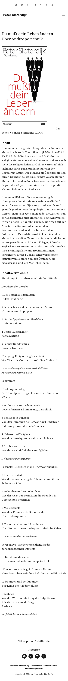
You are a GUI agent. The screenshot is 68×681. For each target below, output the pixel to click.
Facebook (43, 658)
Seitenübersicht (50, 666)
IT (46, 5)
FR (35, 5)
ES (22, 5)
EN (28, 5)
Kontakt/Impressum (34, 668)
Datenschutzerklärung (19, 666)
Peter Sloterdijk (15, 15)
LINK (39, 132)
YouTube (24, 658)
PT (41, 5)
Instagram (37, 658)
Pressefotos (36, 666)
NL (52, 5)
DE (16, 5)
